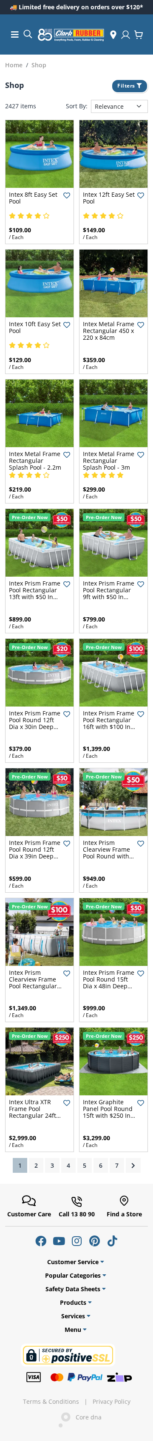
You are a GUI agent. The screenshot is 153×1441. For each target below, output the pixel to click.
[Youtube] (58, 1240)
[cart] (138, 35)
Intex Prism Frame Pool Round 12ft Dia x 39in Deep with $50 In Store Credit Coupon (34, 856)
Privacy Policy (111, 1401)
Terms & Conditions (51, 1401)
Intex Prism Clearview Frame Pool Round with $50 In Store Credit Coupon (106, 856)
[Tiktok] (112, 1240)
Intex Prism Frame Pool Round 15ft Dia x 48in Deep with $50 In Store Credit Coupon (108, 986)
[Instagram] (76, 1240)
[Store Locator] (113, 34)
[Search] (27, 34)
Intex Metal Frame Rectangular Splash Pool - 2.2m (35, 460)
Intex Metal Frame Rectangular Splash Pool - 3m (108, 460)
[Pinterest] (94, 1240)
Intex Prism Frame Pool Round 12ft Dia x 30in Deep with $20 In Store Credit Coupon (34, 726)
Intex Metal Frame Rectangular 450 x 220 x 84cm (108, 330)
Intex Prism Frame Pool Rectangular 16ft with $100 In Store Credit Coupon (108, 726)
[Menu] (14, 34)
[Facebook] (40, 1240)
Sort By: (77, 106)
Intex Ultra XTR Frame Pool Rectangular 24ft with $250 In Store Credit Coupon (34, 1115)
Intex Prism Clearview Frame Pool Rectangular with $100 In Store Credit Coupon (34, 986)
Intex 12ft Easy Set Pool (109, 197)
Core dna (86, 1417)
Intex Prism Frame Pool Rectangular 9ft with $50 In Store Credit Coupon (108, 596)
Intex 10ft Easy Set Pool (35, 327)
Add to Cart (39, 180)
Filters (126, 85)
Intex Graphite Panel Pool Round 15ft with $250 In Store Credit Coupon (108, 1115)
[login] (125, 34)
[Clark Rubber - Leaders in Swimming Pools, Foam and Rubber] (71, 35)
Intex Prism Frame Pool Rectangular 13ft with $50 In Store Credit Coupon (34, 596)
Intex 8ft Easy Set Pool (33, 197)
